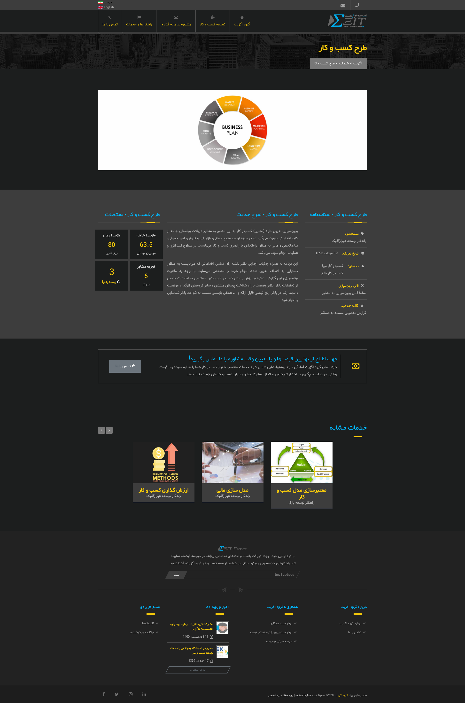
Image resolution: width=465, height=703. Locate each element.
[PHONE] (359, 5)
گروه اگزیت (242, 24)
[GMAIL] (342, 5)
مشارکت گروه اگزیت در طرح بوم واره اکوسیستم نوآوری (191, 626)
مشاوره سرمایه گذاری (176, 24)
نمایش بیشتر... (198, 670)
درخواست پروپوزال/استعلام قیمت (271, 632)
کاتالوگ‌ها (148, 623)
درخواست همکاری (281, 623)
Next (109, 430)
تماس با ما (110, 24)
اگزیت (357, 63)
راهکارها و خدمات (139, 24)
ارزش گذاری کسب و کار (164, 489)
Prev (101, 430)
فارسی (107, 2)
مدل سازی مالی (232, 489)
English (108, 7)
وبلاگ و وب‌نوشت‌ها (142, 632)
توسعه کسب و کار (212, 24)
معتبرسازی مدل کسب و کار (301, 492)
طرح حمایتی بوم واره (279, 641)
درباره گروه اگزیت (350, 623)
